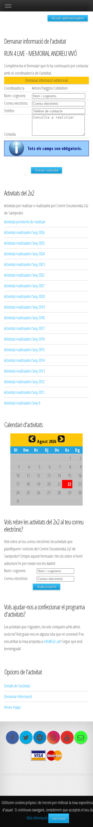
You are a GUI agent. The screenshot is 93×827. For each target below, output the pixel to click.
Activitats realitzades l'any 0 (22, 403)
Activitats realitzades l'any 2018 (24, 318)
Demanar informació (18, 696)
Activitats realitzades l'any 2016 (24, 339)
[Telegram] (39, 737)
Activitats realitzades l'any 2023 (24, 264)
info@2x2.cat (52, 641)
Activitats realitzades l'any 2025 (24, 243)
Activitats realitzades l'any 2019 (24, 307)
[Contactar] (80, 737)
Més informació (37, 818)
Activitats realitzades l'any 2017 (24, 328)
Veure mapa (12, 707)
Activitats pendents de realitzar (24, 222)
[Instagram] (53, 737)
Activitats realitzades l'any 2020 (24, 296)
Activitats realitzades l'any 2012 (24, 382)
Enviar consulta (46, 170)
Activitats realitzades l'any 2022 (24, 275)
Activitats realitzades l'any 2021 (24, 286)
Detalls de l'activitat (17, 686)
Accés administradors (67, 18)
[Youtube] (67, 737)
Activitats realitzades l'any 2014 (24, 360)
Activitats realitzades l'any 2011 (24, 392)
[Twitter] (26, 737)
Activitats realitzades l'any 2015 (24, 350)
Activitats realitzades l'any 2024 (24, 254)
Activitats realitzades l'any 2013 (24, 371)
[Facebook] (12, 737)
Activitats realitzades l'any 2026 (24, 232)
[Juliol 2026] (32, 439)
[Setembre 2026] (61, 439)
